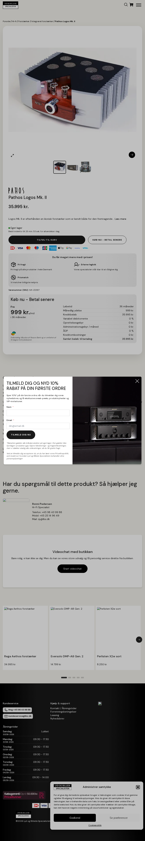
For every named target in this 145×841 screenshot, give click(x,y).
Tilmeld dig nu (21, 434)
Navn (9, 407)
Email (9, 420)
